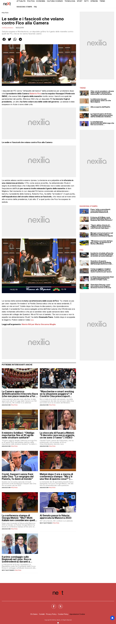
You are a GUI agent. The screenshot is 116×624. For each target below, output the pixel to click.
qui (32, 320)
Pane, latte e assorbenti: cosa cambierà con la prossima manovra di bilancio (101, 211)
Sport (79, 1)
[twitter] (9, 41)
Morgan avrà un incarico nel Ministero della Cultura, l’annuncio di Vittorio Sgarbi (102, 234)
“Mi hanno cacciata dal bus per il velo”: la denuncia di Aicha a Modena (102, 242)
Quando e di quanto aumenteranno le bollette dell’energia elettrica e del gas (101, 262)
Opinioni (94, 1)
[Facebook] (52, 605)
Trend (102, 1)
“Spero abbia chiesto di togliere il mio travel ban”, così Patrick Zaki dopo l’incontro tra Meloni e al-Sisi (102, 226)
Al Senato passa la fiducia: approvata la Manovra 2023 (55, 516)
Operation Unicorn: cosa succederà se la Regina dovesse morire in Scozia (101, 286)
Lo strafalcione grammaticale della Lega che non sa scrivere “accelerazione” (102, 123)
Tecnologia (70, 1)
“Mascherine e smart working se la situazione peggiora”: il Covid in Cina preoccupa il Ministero (57, 393)
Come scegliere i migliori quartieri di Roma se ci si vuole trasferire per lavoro (101, 270)
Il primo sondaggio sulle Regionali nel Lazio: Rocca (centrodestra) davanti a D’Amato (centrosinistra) (16, 559)
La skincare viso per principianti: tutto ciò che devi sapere (101, 100)
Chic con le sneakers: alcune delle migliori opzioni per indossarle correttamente (102, 92)
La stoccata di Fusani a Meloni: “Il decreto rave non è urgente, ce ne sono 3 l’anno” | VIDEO (57, 435)
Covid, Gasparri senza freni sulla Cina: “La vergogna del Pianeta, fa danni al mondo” (18, 476)
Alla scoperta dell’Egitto (100, 107)
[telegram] (20, 41)
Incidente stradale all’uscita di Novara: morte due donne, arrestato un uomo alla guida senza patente (102, 254)
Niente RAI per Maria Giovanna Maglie (39, 324)
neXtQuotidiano (7, 28)
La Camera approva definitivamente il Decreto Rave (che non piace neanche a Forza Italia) (20, 393)
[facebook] (4, 41)
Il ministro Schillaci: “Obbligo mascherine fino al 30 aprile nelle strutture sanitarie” (18, 435)
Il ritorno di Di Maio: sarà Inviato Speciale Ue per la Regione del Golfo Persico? (101, 219)
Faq (35, 7)
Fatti (86, 1)
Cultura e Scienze (55, 1)
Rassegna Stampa (24, 7)
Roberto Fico (35, 93)
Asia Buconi (6, 405)
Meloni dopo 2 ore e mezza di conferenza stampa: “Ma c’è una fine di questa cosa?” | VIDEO (56, 476)
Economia (40, 1)
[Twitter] (59, 605)
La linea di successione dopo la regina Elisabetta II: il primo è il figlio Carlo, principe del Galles (102, 278)
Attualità (21, 1)
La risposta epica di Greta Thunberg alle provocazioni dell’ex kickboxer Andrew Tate (102, 115)
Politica (31, 1)
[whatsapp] (15, 41)
